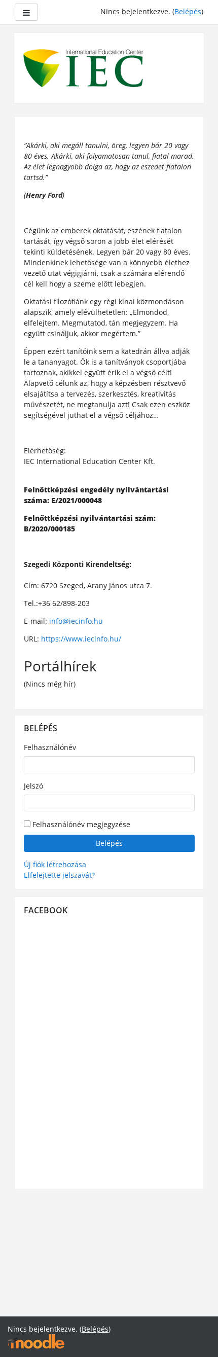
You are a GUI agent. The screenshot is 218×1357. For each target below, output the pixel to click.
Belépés (187, 11)
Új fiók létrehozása (55, 864)
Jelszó (33, 786)
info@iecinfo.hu (76, 621)
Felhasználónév (50, 747)
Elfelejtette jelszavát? (59, 875)
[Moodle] (36, 1341)
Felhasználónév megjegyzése (80, 824)
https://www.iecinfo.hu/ (81, 639)
